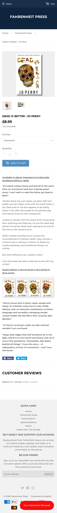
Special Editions (28, 422)
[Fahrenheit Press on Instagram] (33, 488)
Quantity (7, 148)
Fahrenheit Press (28, 17)
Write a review (30, 382)
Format (6, 134)
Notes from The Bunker (28, 429)
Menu (9, 4)
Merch (28, 426)
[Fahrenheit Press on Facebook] (27, 488)
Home (5, 33)
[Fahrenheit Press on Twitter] (22, 488)
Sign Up (49, 474)
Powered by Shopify (41, 496)
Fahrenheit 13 (28, 418)
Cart (52, 4)
